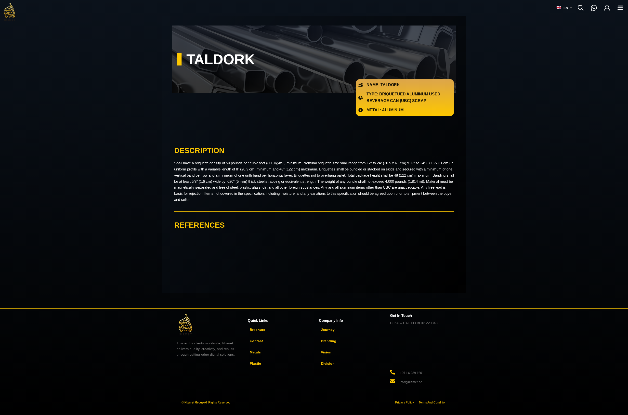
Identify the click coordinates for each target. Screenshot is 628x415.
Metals (255, 352)
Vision (326, 352)
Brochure (257, 330)
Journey (328, 330)
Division (328, 363)
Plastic (255, 363)
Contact (256, 341)
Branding (328, 341)
